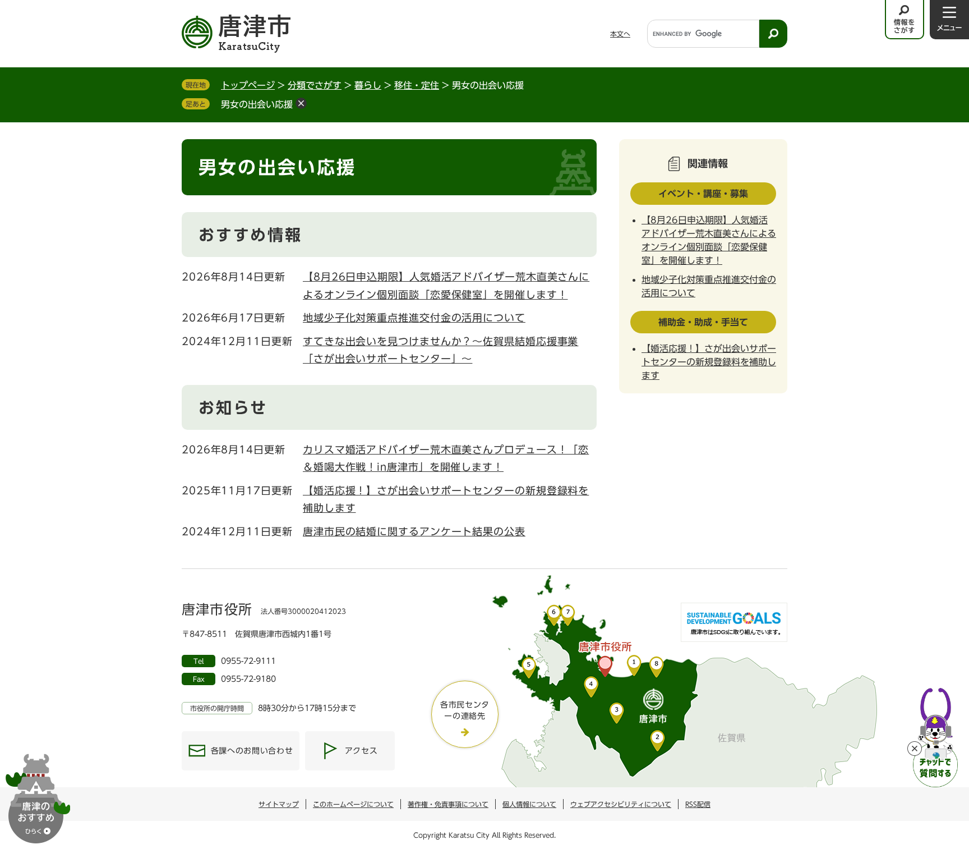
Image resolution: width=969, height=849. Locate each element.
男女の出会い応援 (257, 104)
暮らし (367, 85)
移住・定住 (416, 85)
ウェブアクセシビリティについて (620, 804)
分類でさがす (315, 85)
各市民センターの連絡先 (465, 710)
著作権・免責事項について (448, 804)
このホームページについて (353, 804)
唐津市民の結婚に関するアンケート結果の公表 (414, 531)
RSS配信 (697, 804)
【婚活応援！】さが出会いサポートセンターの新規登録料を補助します (709, 362)
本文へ (620, 33)
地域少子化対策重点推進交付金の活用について (414, 318)
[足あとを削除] (301, 103)
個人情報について (529, 804)
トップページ (248, 85)
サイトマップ (279, 804)
